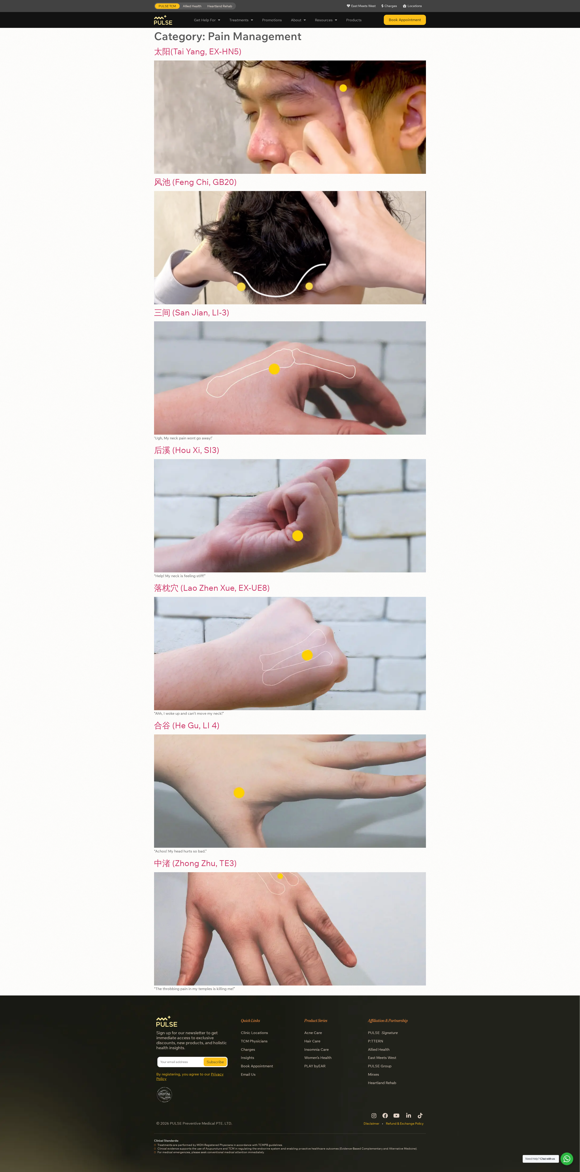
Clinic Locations (254, 1032)
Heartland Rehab (382, 1082)
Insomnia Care (316, 1049)
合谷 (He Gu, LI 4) (187, 725)
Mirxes (373, 1074)
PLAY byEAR (315, 1066)
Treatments (239, 20)
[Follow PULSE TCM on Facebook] (385, 1115)
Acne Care (313, 1032)
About (296, 20)
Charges (248, 1049)
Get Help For (205, 20)
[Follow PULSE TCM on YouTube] (397, 1115)
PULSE (383, 1032)
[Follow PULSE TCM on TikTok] (420, 1115)
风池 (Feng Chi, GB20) (195, 182)
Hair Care (312, 1041)
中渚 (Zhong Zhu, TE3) (195, 863)
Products (354, 20)
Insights (247, 1057)
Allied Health (378, 1049)
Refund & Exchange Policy (405, 1123)
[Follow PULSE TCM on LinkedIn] (408, 1115)
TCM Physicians (254, 1041)
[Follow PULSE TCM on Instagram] (373, 1115)
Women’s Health (317, 1057)
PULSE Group (380, 1066)
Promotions (272, 20)
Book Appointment (257, 1066)
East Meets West (382, 1057)
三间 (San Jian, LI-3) (191, 312)
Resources (324, 20)
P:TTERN (375, 1041)
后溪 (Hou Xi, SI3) (186, 450)
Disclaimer (371, 1123)
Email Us (248, 1074)
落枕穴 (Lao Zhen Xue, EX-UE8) (212, 588)
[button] (167, 6)
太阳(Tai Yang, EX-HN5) (198, 51)
